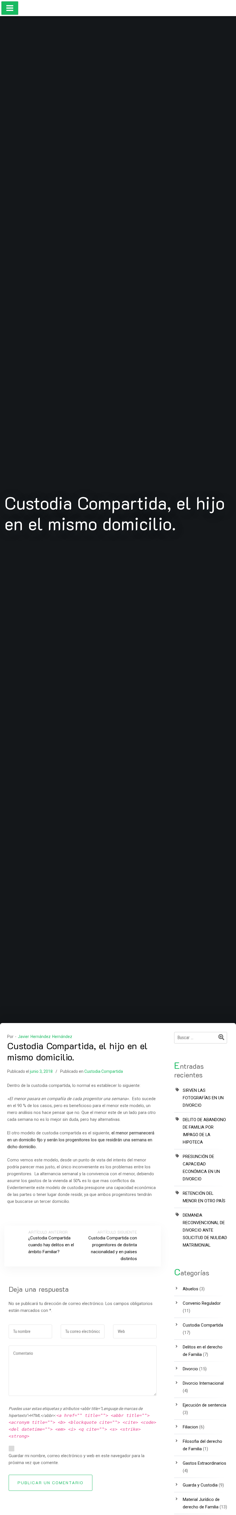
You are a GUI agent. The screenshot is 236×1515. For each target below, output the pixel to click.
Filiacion (190, 1427)
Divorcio (190, 1368)
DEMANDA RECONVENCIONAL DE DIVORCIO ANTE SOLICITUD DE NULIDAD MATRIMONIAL (205, 1230)
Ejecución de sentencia (204, 1405)
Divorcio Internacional (203, 1383)
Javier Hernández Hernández (45, 1036)
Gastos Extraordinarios (204, 1463)
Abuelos (190, 1288)
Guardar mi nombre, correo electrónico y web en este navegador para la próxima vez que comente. (76, 1459)
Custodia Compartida (103, 1071)
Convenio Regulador (202, 1303)
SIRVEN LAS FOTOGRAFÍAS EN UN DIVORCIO (203, 1098)
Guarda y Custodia (200, 1485)
